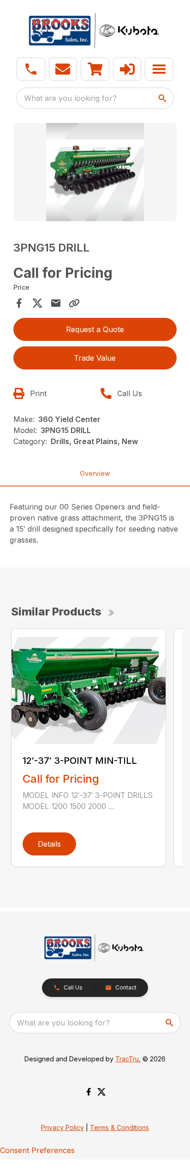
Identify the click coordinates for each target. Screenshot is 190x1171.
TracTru (127, 1059)
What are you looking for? (70, 98)
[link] (95, 69)
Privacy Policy (62, 1127)
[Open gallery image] (95, 172)
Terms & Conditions (119, 1127)
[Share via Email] (55, 303)
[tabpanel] (95, 173)
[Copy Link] (74, 303)
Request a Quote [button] (95, 329)
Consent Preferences (37, 1150)
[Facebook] (88, 1092)
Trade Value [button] (95, 358)
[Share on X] (37, 303)
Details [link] (49, 844)
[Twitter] (101, 1092)
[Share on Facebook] (18, 303)
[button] (31, 69)
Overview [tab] (95, 473)
